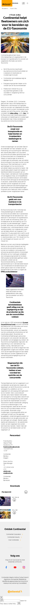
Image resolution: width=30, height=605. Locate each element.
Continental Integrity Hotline (10, 577)
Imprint (26, 577)
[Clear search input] (18, 603)
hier (24, 113)
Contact (21, 577)
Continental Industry (14, 537)
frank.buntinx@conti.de (11, 447)
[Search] (1, 600)
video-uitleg (14, 113)
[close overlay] (1, 597)
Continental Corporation (13, 534)
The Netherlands (13, 3)
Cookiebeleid (23, 583)
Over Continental (13, 540)
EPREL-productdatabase (9, 271)
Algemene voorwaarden (11, 579)
